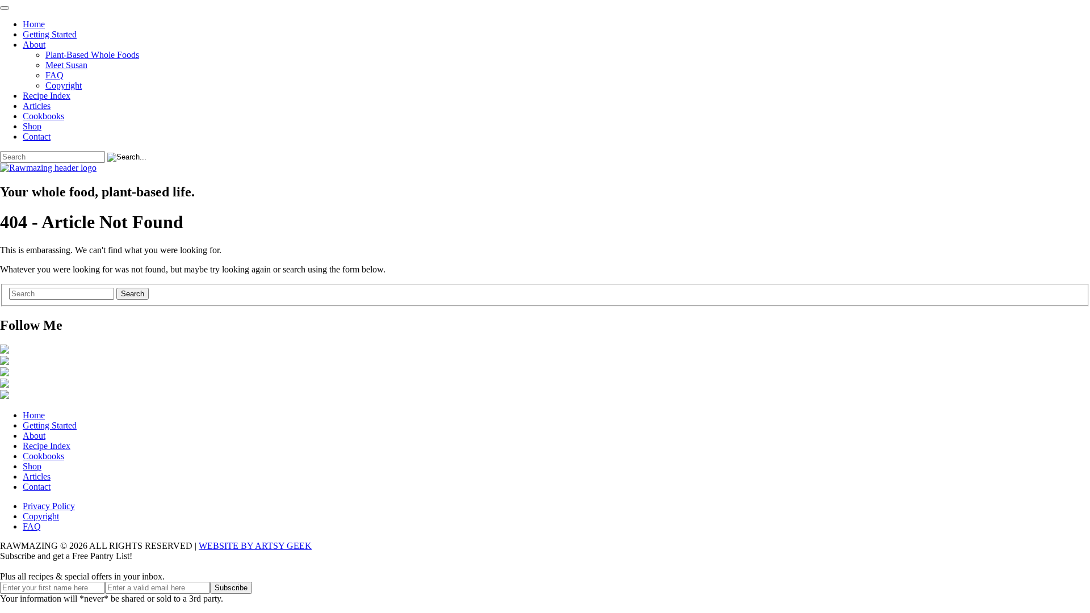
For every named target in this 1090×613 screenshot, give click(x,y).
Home (34, 24)
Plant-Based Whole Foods (92, 55)
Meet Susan (66, 65)
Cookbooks (43, 116)
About (34, 44)
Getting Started (50, 34)
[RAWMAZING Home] (545, 168)
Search (132, 293)
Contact (37, 136)
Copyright (63, 85)
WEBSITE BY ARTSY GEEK (255, 546)
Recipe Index (46, 95)
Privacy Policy (49, 506)
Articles (37, 106)
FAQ (54, 75)
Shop (32, 126)
